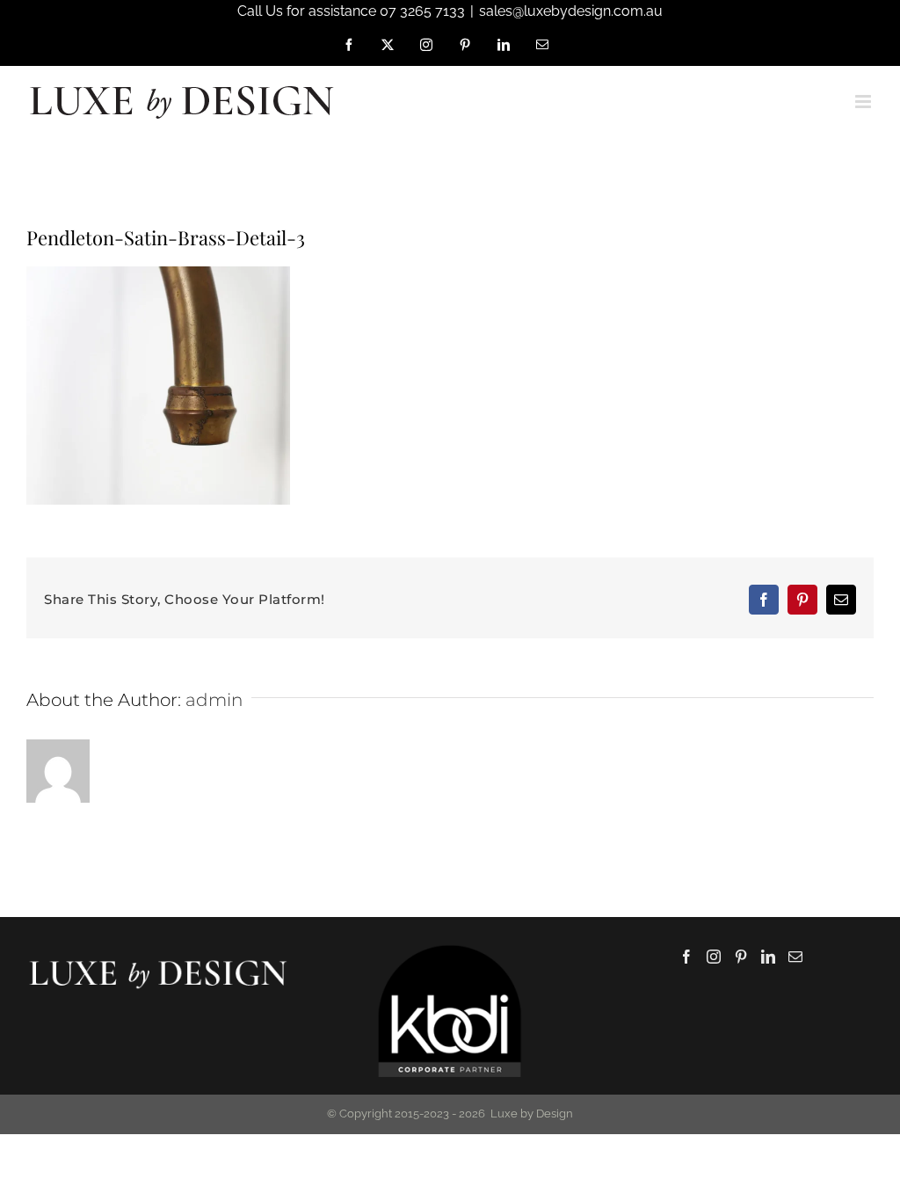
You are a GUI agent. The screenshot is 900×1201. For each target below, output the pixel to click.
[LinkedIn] (768, 957)
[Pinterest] (741, 957)
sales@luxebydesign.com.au (571, 11)
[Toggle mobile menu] (864, 101)
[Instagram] (714, 957)
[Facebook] (686, 957)
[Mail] (795, 957)
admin (214, 699)
